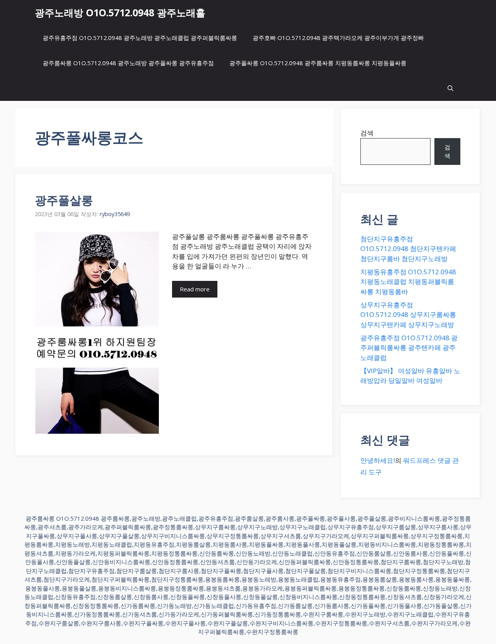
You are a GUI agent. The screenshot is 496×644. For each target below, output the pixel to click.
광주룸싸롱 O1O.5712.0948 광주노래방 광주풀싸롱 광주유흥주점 (128, 63)
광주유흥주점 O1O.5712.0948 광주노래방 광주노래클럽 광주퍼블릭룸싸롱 (140, 38)
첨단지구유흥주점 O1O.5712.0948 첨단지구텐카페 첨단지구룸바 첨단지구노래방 (408, 248)
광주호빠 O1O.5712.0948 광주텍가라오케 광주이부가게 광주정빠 (338, 38)
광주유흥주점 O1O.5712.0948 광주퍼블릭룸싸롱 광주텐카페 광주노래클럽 (409, 347)
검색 (367, 132)
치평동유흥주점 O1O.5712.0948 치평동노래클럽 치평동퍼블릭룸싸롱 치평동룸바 (408, 281)
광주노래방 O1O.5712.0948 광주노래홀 (120, 12)
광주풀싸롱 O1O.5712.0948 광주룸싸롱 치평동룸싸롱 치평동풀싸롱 (317, 63)
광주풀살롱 (64, 200)
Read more (195, 289)
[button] (450, 88)
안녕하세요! (377, 460)
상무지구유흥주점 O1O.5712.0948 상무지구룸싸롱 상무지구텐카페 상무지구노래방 (408, 314)
